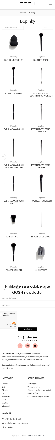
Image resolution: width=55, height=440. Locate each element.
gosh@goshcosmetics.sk (16, 423)
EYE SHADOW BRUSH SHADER (41, 166)
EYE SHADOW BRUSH (14, 129)
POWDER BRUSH (14, 270)
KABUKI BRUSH (13, 236)
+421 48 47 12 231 (13, 419)
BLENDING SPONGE (13, 60)
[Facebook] (20, 345)
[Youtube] (35, 345)
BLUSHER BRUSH (41, 60)
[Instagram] (27, 345)
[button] (50, 4)
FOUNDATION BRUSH (41, 201)
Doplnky (13, 57)
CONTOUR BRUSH (13, 93)
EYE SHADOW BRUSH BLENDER (41, 130)
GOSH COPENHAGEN (10, 354)
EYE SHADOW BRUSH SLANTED (14, 202)
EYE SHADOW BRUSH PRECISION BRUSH (14, 166)
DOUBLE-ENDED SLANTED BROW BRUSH (41, 94)
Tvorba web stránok (36, 435)
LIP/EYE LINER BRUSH (41, 236)
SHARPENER (41, 270)
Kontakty (9, 427)
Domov (22, 12)
